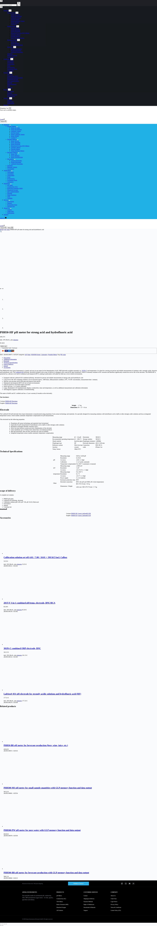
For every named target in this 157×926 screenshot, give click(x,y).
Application (7, 170)
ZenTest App (11, 206)
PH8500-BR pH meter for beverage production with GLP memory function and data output (46, 872)
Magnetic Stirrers (12, 167)
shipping (15, 340)
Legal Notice (114, 901)
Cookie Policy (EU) (116, 910)
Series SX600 (15, 136)
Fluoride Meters (15, 149)
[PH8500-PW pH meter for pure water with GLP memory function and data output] (20, 826)
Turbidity (10, 198)
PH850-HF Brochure (11, 401)
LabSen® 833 (20, 372)
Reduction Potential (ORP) (15, 188)
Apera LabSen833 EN (84, 515)
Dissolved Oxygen (12, 190)
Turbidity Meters (15, 147)
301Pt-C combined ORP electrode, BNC (22, 648)
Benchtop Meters (12, 152)
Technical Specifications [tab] (11, 362)
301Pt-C (84, 370)
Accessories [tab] (7, 367)
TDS (8, 196)
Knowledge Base (12, 205)
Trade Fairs (10, 211)
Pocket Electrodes (16, 162)
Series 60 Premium (16, 129)
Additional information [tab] (10, 359)
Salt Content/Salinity (13, 191)
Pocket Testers (11, 126)
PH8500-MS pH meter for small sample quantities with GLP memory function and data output (48, 788)
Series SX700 (15, 141)
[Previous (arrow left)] (0, 925)
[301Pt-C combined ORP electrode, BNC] (20, 644)
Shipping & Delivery (89, 898)
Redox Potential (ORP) (62, 904)
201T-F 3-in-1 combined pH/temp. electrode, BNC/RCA (29, 603)
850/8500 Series (35, 354)
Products (6, 124)
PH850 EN (74, 515)
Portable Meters (11, 139)
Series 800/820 (15, 155)
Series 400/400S (15, 142)
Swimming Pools (12, 180)
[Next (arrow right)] (2, 925)
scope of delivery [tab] (8, 364)
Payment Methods (88, 901)
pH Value (10, 185)
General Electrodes (16, 160)
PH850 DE (74, 513)
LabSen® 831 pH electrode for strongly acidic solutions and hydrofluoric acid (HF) (42, 694)
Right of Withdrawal (89, 904)
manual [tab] (6, 366)
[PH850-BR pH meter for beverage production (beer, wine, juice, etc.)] (20, 741)
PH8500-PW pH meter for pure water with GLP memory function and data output (42, 830)
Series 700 (14, 154)
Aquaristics (10, 173)
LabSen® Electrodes (17, 164)
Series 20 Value (15, 128)
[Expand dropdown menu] (14, 159)
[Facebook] (121, 883)
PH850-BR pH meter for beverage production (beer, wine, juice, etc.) (36, 745)
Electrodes (10, 159)
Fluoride (9, 193)
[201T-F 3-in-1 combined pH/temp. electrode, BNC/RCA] (20, 599)
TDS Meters (60, 901)
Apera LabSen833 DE (84, 513)
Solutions (10, 165)
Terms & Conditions (116, 907)
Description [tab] (7, 358)
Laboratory (10, 182)
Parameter (6, 183)
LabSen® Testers (16, 131)
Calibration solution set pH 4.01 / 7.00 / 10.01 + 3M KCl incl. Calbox (35, 557)
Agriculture (10, 172)
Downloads (10, 201)
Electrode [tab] (6, 361)
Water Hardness (11, 195)
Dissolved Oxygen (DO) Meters (20, 146)
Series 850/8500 (15, 144)
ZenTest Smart (15, 133)
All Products (60, 910)
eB (133, 883)
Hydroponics (11, 178)
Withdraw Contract (78, 883)
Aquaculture (10, 175)
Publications (10, 213)
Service (6, 200)
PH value (63, 354)
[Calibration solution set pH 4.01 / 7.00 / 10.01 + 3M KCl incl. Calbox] (20, 553)
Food (8, 177)
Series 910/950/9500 (17, 157)
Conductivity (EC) (12, 187)
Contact (9, 209)
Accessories (10, 169)
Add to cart (4, 346)
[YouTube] (129, 883)
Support (9, 203)
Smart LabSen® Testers (18, 134)
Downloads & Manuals (89, 907)
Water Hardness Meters (17, 151)
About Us (6, 208)
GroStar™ (14, 138)
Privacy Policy (114, 904)
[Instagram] (125, 883)
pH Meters (59, 895)
